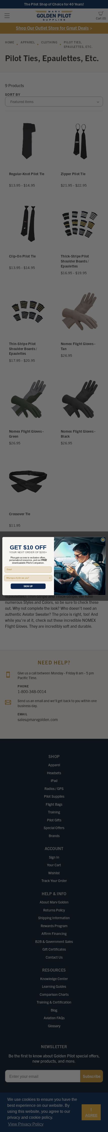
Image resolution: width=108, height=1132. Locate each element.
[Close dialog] (103, 540)
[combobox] (27, 578)
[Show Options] (50, 578)
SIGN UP (28, 586)
